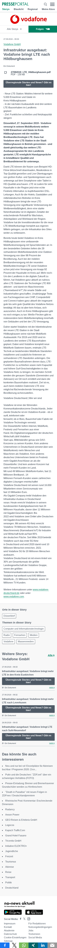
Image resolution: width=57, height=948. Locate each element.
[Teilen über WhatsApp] (23, 945)
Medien (34, 635)
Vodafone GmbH (12, 44)
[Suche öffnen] (45, 4)
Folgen (40, 29)
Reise (8, 872)
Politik (8, 882)
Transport (10, 877)
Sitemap (8, 941)
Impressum (9, 923)
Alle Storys (13, 29)
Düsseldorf (9, 616)
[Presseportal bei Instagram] (28, 918)
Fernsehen (19, 635)
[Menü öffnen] (52, 4)
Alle (50, 655)
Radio (7, 635)
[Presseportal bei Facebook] (19, 919)
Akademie (9, 930)
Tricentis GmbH (13, 841)
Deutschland (11, 888)
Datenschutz (10, 934)
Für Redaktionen (37, 923)
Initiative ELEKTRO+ (16, 846)
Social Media (35, 937)
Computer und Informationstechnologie (24, 629)
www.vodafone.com (14, 596)
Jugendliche (11, 851)
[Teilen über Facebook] (5, 945)
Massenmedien (26, 641)
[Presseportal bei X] (23, 919)
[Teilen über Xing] (33, 945)
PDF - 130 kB (31, 73)
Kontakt (8, 927)
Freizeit (9, 856)
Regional (33, 9)
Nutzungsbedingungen (40, 927)
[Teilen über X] (14, 945)
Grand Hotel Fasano (15, 835)
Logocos (9, 825)
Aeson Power (12, 814)
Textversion (34, 934)
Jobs (30, 930)
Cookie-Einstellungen (15, 937)
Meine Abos (48, 9)
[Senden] (52, 945)
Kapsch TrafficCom (15, 830)
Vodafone (8, 641)
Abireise (9, 867)
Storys (6, 9)
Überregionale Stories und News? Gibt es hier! (28, 83)
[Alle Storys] (28, 23)
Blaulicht (19, 9)
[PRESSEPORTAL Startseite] (15, 4)
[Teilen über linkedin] (43, 945)
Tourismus (10, 861)
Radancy (10, 809)
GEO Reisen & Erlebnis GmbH (21, 820)
